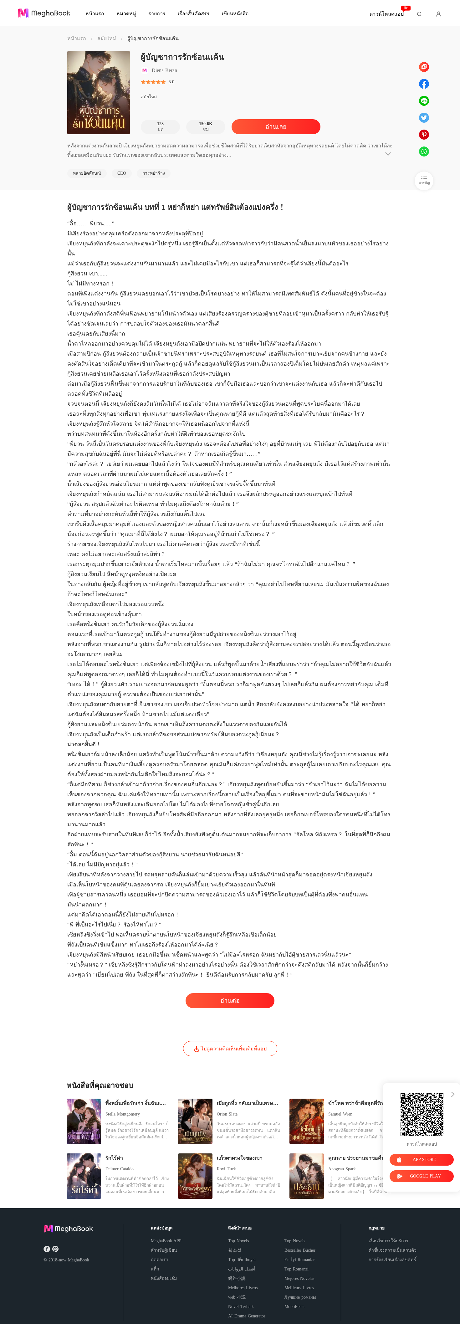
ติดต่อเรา (159, 1259)
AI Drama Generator (246, 1316)
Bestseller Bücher (299, 1250)
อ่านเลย (276, 126)
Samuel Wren (340, 1114)
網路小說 (237, 1278)
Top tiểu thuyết (242, 1259)
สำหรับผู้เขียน (164, 1250)
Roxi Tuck (226, 1169)
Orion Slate (227, 1114)
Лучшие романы (300, 1297)
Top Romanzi (296, 1269)
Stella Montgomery (122, 1114)
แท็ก (155, 1269)
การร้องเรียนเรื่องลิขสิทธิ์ (392, 1259)
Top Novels (238, 1241)
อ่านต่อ (230, 1000)
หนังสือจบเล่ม (164, 1278)
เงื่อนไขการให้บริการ (389, 1241)
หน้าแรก (76, 38)
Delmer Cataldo (119, 1169)
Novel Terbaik (241, 1306)
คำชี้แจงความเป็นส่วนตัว (393, 1250)
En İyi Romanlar (299, 1259)
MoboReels (294, 1306)
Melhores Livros (243, 1288)
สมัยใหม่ (106, 38)
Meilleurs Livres (299, 1288)
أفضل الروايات (241, 1269)
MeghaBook (78, 1260)
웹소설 (234, 1250)
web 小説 (237, 1297)
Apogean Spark (342, 1169)
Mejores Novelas (299, 1278)
